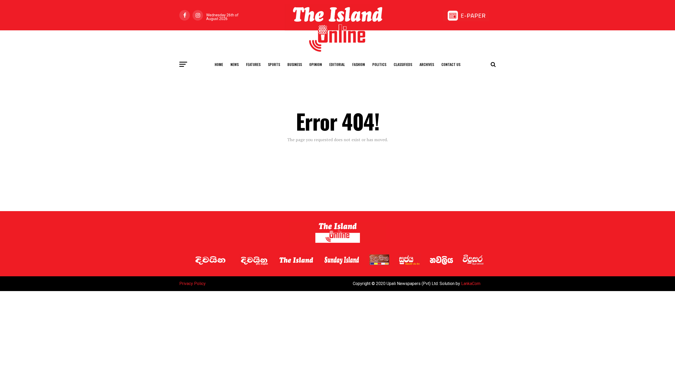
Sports (274, 64)
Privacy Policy (192, 283)
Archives (427, 64)
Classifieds (403, 64)
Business (294, 64)
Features (253, 64)
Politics (379, 64)
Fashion (358, 64)
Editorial (337, 64)
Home (219, 64)
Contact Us (450, 64)
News (234, 64)
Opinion (315, 64)
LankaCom (470, 283)
